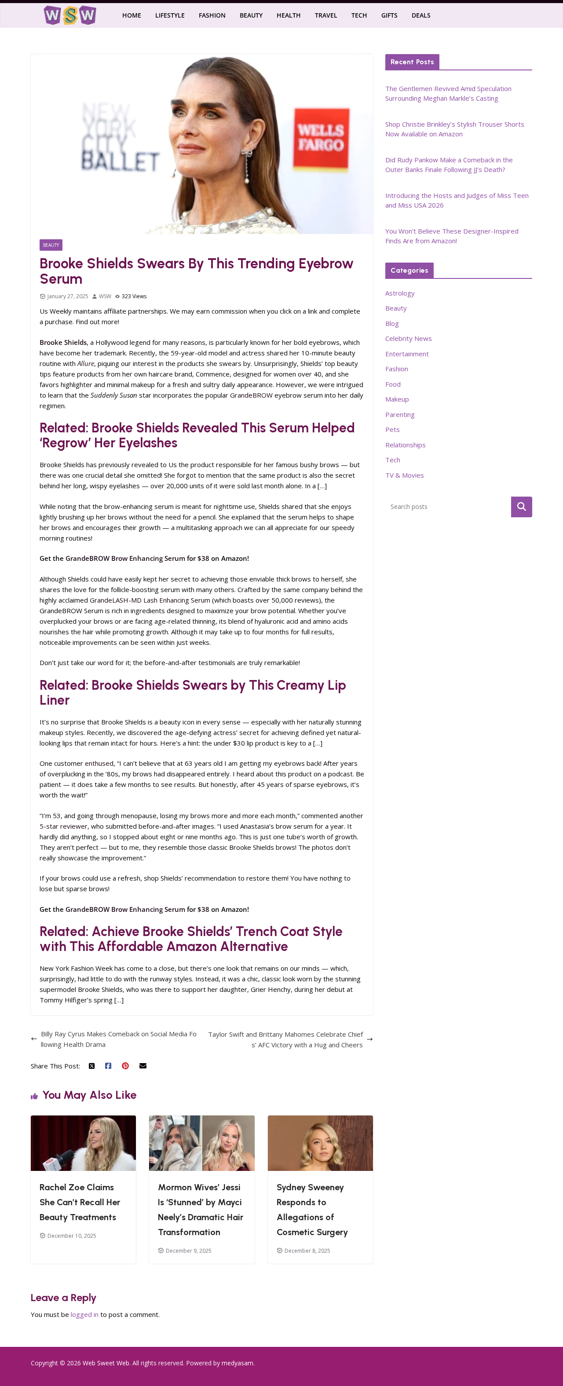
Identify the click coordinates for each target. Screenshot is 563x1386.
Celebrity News (408, 338)
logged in (85, 1314)
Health (289, 15)
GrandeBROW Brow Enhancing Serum (125, 558)
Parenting (400, 414)
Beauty (251, 15)
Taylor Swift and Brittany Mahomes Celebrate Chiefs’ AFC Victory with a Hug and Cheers (285, 1039)
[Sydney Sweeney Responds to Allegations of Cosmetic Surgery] (320, 1120)
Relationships (405, 444)
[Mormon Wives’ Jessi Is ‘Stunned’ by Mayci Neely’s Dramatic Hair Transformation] (201, 1120)
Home (131, 15)
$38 (203, 558)
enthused (99, 763)
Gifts (389, 15)
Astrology (400, 293)
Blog (392, 323)
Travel (326, 15)
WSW (105, 296)
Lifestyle (170, 15)
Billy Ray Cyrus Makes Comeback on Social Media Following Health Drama (119, 1039)
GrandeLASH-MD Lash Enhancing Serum (150, 600)
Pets (392, 429)
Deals (421, 15)
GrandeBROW (251, 395)
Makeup (397, 399)
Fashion (212, 15)
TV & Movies (404, 475)
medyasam (237, 1363)
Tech (359, 15)
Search (521, 507)
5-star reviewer (64, 826)
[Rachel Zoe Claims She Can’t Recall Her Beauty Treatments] (83, 1120)
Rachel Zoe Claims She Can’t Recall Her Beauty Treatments (80, 1202)
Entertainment (407, 353)
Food (393, 384)
